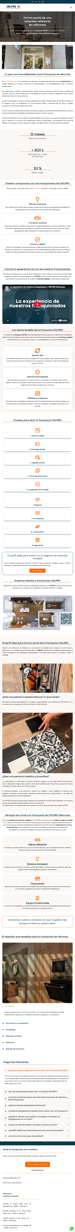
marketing (37, 188)
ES (43, 2)
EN (36, 2)
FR (39, 2)
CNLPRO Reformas (10, 81)
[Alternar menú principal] (71, 7)
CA (32, 2)
